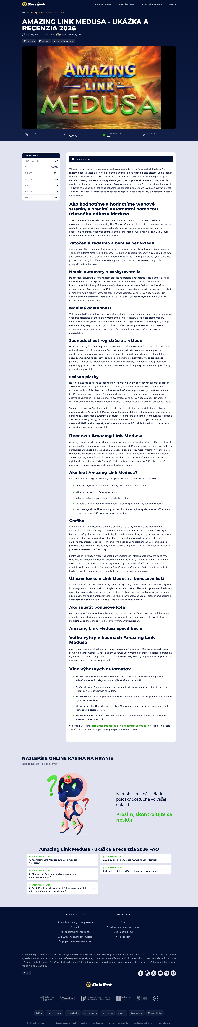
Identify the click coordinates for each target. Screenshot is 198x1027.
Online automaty (102, 4)
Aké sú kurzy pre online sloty (75, 931)
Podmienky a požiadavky (38, 1023)
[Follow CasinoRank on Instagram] (147, 973)
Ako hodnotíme (124, 936)
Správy (172, 4)
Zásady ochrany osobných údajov (124, 927)
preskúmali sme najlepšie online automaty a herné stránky (121, 725)
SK (25, 973)
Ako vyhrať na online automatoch (75, 936)
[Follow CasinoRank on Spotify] (166, 973)
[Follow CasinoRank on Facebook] (140, 973)
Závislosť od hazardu (118, 1023)
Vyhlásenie (98, 1023)
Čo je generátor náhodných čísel (75, 941)
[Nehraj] (123, 998)
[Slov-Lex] (67, 998)
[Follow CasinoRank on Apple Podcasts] (173, 973)
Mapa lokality (165, 1023)
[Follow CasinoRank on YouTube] (160, 973)
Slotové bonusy (126, 4)
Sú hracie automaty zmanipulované (75, 922)
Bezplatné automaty (151, 4)
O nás (124, 922)
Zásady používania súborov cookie (71, 1023)
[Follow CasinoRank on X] (153, 973)
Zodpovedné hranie (143, 1023)
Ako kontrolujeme (123, 931)
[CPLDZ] (95, 998)
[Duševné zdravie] (142, 998)
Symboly (75, 927)
